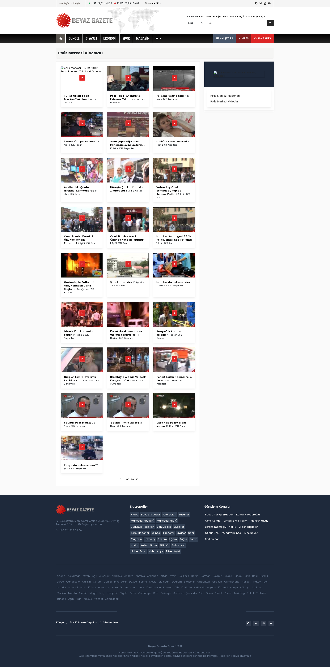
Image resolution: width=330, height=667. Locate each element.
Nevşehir (112, 593)
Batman (205, 576)
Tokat (250, 593)
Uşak (71, 599)
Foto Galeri (169, 514)
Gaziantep (203, 581)
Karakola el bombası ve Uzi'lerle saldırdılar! (126, 333)
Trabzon (261, 593)
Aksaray (104, 576)
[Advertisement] (35, 105)
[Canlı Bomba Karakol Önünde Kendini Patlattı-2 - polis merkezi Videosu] (82, 222)
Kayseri (167, 587)
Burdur (264, 576)
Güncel (156, 533)
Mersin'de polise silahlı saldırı (171, 424)
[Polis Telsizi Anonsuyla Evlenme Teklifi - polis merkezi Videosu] (128, 82)
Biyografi (179, 527)
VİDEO (244, 38)
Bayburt (217, 576)
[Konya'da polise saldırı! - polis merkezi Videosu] (82, 451)
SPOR (126, 38)
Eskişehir (189, 581)
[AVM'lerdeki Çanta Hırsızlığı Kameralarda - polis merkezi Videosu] (82, 173)
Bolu (255, 576)
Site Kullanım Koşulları (83, 622)
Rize (156, 593)
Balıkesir (184, 576)
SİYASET (91, 38)
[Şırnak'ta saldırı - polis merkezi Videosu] (128, 268)
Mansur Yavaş (259, 521)
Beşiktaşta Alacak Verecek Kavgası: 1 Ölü (128, 378)
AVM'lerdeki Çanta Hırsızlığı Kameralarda (79, 188)
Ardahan (152, 576)
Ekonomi (168, 533)
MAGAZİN (142, 38)
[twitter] (260, 3)
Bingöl (238, 576)
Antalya (140, 576)
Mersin (83, 593)
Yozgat (98, 599)
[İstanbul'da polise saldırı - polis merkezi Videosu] (82, 127)
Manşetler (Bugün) (142, 521)
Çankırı (86, 581)
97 (136, 479)
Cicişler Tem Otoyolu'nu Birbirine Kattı (80, 378)
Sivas (228, 593)
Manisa (61, 593)
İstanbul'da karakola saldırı (78, 333)
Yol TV (233, 527)
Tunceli (61, 599)
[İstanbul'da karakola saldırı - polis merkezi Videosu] (82, 317)
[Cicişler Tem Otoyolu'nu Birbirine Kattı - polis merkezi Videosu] (82, 363)
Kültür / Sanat (149, 545)
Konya (234, 587)
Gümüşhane (231, 581)
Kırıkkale (186, 587)
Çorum (97, 581)
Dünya (193, 539)
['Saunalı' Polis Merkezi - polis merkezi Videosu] (128, 409)
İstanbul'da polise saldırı (80, 141)
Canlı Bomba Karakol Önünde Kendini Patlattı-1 (127, 238)
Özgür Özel (212, 533)
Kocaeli (223, 587)
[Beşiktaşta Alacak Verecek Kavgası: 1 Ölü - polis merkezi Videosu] (128, 363)
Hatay (257, 581)
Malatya (257, 587)
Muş (101, 593)
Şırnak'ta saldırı (121, 282)
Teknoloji (149, 539)
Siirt (201, 593)
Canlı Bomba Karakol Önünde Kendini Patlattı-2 (78, 240)
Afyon (86, 576)
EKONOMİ (109, 38)
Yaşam (162, 539)
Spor (191, 533)
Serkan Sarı (212, 539)
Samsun (178, 593)
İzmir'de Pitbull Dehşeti (171, 141)
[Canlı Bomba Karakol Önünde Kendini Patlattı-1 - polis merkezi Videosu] (128, 222)
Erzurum (177, 581)
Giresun (217, 581)
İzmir (83, 587)
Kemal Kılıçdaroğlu (255, 16)
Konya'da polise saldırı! (80, 465)
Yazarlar (184, 514)
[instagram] (265, 3)
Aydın (173, 576)
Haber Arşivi (138, 551)
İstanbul (73, 587)
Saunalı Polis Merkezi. (78, 422)
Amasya (117, 576)
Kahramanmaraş (99, 587)
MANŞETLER (226, 38)
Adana (61, 576)
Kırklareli (199, 587)
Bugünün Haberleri (142, 527)
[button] (158, 38)
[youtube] (269, 3)
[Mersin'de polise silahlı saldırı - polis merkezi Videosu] (174, 409)
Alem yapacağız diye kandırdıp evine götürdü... (127, 143)
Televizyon (178, 545)
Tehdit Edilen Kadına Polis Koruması (174, 378)
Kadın (134, 545)
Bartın (194, 576)
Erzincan (164, 581)
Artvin (163, 576)
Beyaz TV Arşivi (150, 514)
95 (127, 479)
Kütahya (245, 587)
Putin (225, 16)
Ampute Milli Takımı (236, 521)
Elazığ (153, 581)
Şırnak (219, 593)
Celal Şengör (213, 521)
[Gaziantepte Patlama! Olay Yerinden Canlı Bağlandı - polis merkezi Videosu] (82, 268)
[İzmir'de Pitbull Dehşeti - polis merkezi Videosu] (174, 127)
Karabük (117, 587)
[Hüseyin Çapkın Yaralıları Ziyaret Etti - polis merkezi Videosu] (128, 173)
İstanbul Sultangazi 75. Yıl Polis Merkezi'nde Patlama (174, 238)
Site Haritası (110, 622)
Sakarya (166, 593)
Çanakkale (73, 581)
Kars (141, 587)
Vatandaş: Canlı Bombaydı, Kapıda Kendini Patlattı (168, 190)
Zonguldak (112, 599)
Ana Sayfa (64, 3)
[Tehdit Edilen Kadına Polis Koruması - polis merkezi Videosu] (174, 363)
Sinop (209, 593)
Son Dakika (164, 527)
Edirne (143, 581)
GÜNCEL (74, 38)
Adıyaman (74, 576)
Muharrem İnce (231, 533)
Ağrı (94, 576)
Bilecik (228, 576)
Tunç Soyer (251, 533)
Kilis (177, 587)
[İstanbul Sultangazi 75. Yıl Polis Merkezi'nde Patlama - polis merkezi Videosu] (174, 222)
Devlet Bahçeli (237, 16)
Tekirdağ (239, 593)
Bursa (60, 581)
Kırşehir (211, 587)
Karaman (130, 587)
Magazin (136, 539)
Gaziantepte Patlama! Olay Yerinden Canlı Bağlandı (79, 285)
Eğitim (173, 539)
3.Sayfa (164, 545)
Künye (60, 622)
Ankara (153, 3)
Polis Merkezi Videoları (224, 101)
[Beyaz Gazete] (75, 509)
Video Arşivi (156, 551)
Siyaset (181, 533)
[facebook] (256, 3)
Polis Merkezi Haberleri (225, 96)
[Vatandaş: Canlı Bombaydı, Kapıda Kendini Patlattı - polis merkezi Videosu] (174, 173)
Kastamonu (153, 587)
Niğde (123, 593)
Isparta (61, 587)
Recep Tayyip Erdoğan (210, 16)
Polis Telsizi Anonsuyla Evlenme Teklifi (125, 97)
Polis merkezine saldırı (171, 96)
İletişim (76, 3)
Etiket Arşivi (173, 551)
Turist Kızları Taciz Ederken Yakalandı (76, 97)
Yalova (88, 599)
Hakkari (246, 581)
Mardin (72, 593)
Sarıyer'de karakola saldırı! (169, 333)
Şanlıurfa (191, 593)
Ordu (133, 593)
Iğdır (266, 581)
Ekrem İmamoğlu (215, 527)
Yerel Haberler (140, 533)
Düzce (133, 581)
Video (134, 514)
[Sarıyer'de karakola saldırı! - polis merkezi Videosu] (174, 317)
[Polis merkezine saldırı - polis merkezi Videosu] (174, 82)
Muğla (93, 593)
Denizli (108, 581)
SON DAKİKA (264, 38)
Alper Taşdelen (248, 527)
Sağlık (183, 539)
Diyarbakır (120, 581)
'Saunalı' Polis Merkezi (125, 422)
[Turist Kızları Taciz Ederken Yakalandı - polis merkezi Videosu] (82, 69)
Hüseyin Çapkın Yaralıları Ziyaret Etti (127, 188)
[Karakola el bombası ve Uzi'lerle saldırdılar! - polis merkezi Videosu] (128, 317)
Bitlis (247, 576)
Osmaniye (144, 593)
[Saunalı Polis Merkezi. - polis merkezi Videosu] (82, 409)
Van (78, 599)
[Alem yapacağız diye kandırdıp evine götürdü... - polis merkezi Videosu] (128, 127)
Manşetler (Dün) (167, 521)
